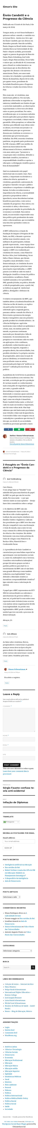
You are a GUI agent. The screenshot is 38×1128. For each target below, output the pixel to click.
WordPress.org (11, 1035)
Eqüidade (8, 1074)
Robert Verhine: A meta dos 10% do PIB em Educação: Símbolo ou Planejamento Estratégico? (20, 873)
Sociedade (9, 1109)
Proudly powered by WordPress (22, 1117)
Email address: (9, 838)
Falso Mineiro (10, 987)
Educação (8, 1063)
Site (4, 754)
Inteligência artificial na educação (18, 865)
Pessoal (8, 1087)
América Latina (11, 1047)
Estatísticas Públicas (13, 1077)
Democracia (9, 1055)
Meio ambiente (11, 1085)
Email (5, 745)
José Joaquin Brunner (13, 998)
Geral (7, 1079)
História (8, 1082)
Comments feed (11, 1033)
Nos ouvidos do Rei (12, 867)
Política (8, 1093)
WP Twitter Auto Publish (11, 1121)
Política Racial (10, 1101)
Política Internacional (13, 1096)
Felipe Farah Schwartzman (15, 990)
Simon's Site (10, 6)
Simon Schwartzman (12, 451)
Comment (7, 706)
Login (7, 1027)
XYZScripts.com (29, 1121)
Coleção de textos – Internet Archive (19, 984)
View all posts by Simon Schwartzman (22, 444)
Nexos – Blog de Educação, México (18, 1011)
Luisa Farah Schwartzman (15, 1000)
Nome (6, 735)
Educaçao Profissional (13, 1060)
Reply (5, 625)
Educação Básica (11, 1066)
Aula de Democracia (12, 881)
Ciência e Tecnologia (9, 453)
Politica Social (10, 1104)
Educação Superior (12, 1071)
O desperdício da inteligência (16, 878)
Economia (9, 1058)
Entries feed (9, 1030)
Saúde (7, 1106)
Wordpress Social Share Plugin (14, 1124)
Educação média (11, 1068)
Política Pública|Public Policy (16, 1098)
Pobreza (8, 1090)
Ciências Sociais (11, 1052)
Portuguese (10, 822)
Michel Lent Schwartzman (15, 1003)
